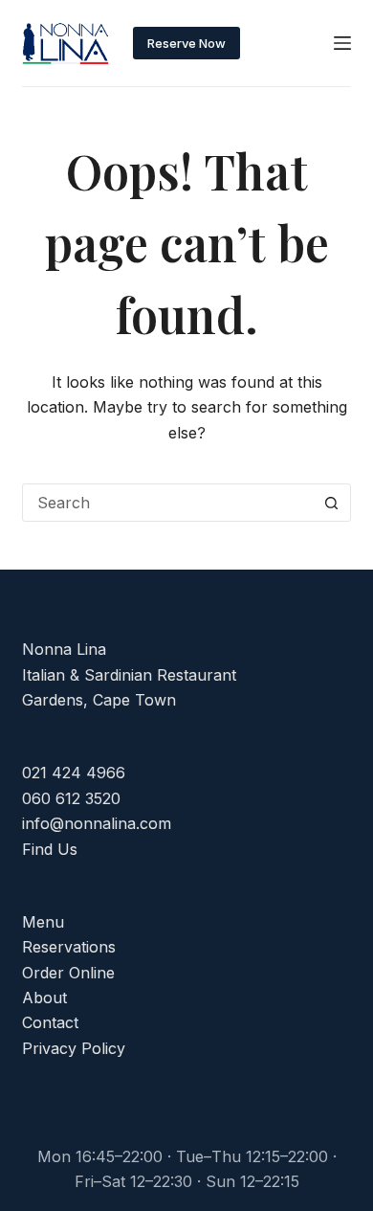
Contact (50, 1022)
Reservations (69, 946)
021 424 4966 (73, 772)
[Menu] (342, 43)
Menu (43, 921)
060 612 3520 (71, 798)
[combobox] (168, 502)
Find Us (49, 849)
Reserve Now (186, 43)
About (44, 997)
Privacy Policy (73, 1048)
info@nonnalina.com (96, 823)
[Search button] (332, 502)
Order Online (68, 972)
